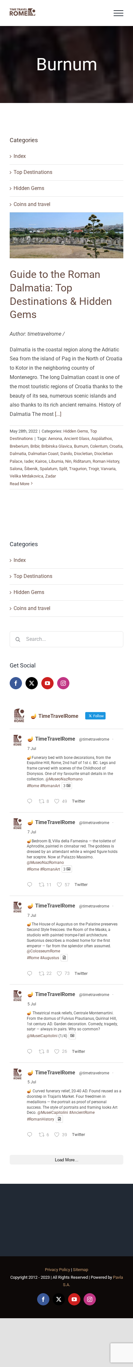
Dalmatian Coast (43, 453)
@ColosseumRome (43, 951)
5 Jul (31, 1004)
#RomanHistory (40, 1119)
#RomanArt (50, 785)
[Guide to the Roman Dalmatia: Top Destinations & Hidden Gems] (66, 235)
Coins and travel (32, 204)
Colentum (98, 446)
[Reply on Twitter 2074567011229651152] (31, 802)
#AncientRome (82, 1112)
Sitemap (80, 1269)
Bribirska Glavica (56, 446)
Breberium (19, 446)
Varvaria (108, 468)
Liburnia (56, 461)
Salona (16, 468)
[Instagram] (63, 683)
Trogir (93, 468)
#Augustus (49, 958)
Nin (68, 461)
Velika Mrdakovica (26, 476)
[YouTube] (47, 683)
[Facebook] (16, 683)
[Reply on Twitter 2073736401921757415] (31, 1136)
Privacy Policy (57, 1269)
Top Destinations (33, 172)
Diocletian (83, 453)
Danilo (66, 453)
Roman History (106, 461)
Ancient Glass (76, 438)
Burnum (81, 446)
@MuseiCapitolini (42, 1036)
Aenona (55, 438)
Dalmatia (18, 453)
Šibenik (31, 468)
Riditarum (82, 461)
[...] (58, 414)
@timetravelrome (94, 739)
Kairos (41, 461)
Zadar (50, 476)
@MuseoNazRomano (64, 779)
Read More (19, 483)
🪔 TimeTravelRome (51, 739)
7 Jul (31, 748)
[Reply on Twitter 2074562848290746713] (31, 885)
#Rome (33, 785)
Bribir (34, 446)
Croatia (115, 446)
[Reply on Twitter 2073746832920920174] (31, 1052)
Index (20, 156)
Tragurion (78, 468)
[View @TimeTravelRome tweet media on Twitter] (64, 957)
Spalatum (48, 468)
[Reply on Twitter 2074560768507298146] (31, 974)
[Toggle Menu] (118, 13)
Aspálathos (101, 438)
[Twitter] (32, 683)
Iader (28, 461)
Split (63, 468)
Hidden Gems (29, 188)
